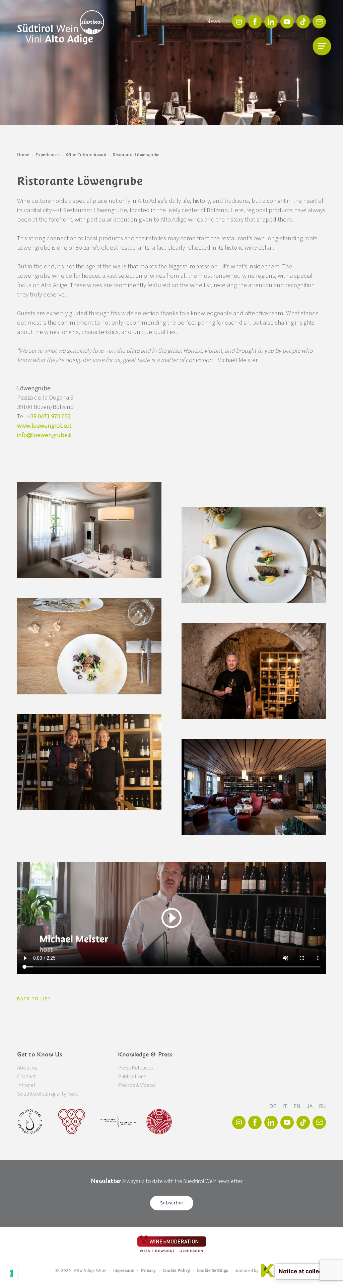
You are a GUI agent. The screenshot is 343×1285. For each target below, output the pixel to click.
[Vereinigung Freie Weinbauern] (159, 1121)
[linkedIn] (271, 21)
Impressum (123, 1270)
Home (23, 155)
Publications (132, 1077)
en (297, 1106)
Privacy (148, 1270)
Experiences (47, 155)
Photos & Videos (136, 1085)
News (213, 21)
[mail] (319, 21)
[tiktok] (303, 21)
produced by (246, 1270)
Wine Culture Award (86, 155)
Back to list (34, 999)
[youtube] (287, 21)
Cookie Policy (176, 1270)
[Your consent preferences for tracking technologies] (11, 1273)
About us (27, 1068)
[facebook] (255, 21)
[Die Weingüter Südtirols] (118, 1121)
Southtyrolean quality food (47, 1094)
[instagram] (239, 21)
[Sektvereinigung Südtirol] (30, 1121)
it (285, 1106)
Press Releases (135, 1068)
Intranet (26, 1085)
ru (322, 1106)
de (273, 1106)
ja (310, 1106)
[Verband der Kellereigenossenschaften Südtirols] (72, 1121)
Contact (26, 1077)
